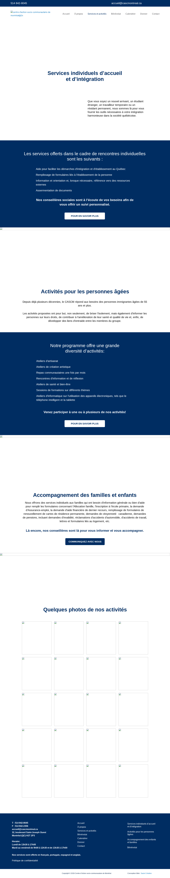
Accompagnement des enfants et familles (141, 840)
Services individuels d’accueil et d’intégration (141, 825)
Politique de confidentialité (25, 860)
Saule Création (146, 873)
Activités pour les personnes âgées (140, 833)
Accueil (66, 14)
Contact (155, 14)
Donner (143, 14)
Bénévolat (116, 14)
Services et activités (97, 14)
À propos (78, 14)
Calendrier (130, 14)
